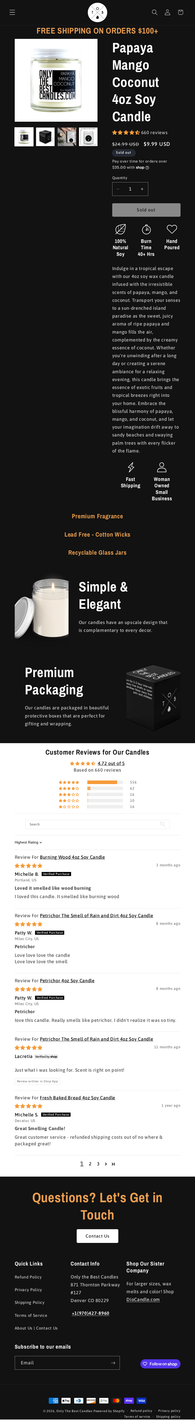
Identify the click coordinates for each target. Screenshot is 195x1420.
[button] (12, 12)
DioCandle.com (143, 1299)
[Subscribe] (113, 1363)
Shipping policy (168, 1416)
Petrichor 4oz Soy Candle (67, 980)
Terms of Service (31, 1315)
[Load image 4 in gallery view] (88, 137)
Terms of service (137, 1416)
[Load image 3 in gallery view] (67, 137)
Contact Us (98, 1236)
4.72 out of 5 (111, 763)
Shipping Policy (30, 1302)
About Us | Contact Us (36, 1328)
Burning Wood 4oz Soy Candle (72, 857)
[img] (29, 865)
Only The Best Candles (74, 1411)
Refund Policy (28, 1277)
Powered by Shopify (109, 1411)
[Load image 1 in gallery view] (24, 137)
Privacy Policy (28, 1289)
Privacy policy (169, 1411)
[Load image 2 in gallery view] (45, 137)
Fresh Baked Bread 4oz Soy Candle (77, 1097)
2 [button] (90, 1163)
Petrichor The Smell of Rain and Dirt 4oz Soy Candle (96, 915)
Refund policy (141, 1411)
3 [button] (98, 1163)
